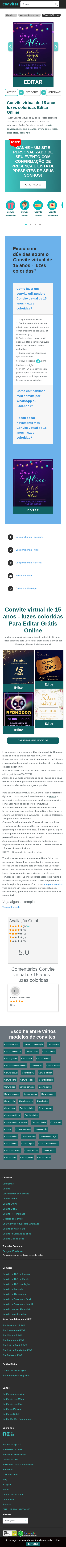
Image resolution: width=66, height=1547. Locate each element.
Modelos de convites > (29, 15)
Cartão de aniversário (14, 1394)
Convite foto (9, 1101)
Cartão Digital (10, 1364)
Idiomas (7, 1514)
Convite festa (53, 1044)
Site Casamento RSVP (14, 1330)
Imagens (7, 1484)
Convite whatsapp (12, 1151)
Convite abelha (31, 1115)
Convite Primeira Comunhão (17, 1309)
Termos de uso (10, 1459)
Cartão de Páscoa (12, 1409)
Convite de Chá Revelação (16, 1284)
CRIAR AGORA (33, 184)
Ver (28, 926)
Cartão (6, 1387)
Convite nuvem (53, 1066)
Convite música (45, 1073)
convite (48, 125)
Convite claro (10, 1080)
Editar (18, 687)
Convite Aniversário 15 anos (17, 1233)
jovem (41, 129)
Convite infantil (48, 1051)
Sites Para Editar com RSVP (17, 1319)
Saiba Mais (18, 667)
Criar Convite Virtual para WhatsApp (21, 1223)
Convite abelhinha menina (15, 1122)
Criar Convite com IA (13, 1494)
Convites (7, 1177)
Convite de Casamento (14, 1294)
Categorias (8, 1183)
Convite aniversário (12, 1051)
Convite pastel (26, 1158)
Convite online (10, 1143)
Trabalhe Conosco (13, 1246)
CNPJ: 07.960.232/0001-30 (16, 1509)
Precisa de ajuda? (12, 1444)
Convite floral (10, 1158)
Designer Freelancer (23, 1253)
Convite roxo (9, 1108)
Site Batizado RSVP (12, 1355)
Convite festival (11, 1073)
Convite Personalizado (14, 1213)
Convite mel (55, 1122)
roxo (28, 132)
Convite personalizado (48, 1143)
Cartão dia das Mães (13, 1399)
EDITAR (33, 82)
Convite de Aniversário (14, 1228)
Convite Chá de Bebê (13, 1238)
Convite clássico (46, 1080)
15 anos (32, 129)
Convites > (11, 15)
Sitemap (7, 1504)
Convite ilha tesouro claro (15, 1066)
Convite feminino (11, 1094)
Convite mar (26, 1059)
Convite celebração (48, 1136)
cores (48, 129)
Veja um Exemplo (11, 907)
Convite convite (26, 1101)
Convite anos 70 (48, 1094)
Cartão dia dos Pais (12, 1404)
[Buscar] (56, 4)
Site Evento (32, 92)
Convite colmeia (39, 1122)
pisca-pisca (12, 132)
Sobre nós (8, 1428)
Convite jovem (10, 1059)
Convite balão (41, 1129)
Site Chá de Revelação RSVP (17, 1350)
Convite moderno (23, 1129)
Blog (5, 1479)
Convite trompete (27, 1087)
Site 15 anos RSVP (12, 1335)
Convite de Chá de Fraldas (16, 1274)
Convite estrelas (27, 1108)
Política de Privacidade (14, 1454)
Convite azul (36, 1066)
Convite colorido (27, 1080)
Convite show (28, 1073)
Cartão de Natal (11, 1414)
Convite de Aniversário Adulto (17, 1299)
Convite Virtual (10, 1198)
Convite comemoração (33, 1044)
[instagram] (8, 1434)
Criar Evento (9, 1499)
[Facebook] (4, 1434)
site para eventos (53, 884)
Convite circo (43, 1101)
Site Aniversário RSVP (14, 1325)
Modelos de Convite (13, 1218)
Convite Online (10, 1203)
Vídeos (6, 1489)
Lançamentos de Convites (16, 1193)
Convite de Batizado (13, 1289)
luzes (54, 129)
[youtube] (12, 1434)
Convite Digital (10, 1208)
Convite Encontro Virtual (15, 1314)
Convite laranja (30, 1094)
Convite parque (45, 1108)
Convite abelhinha (12, 1115)
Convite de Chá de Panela (16, 1279)
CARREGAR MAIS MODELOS (33, 740)
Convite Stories (44, 1158)
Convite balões (10, 1136)
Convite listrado (29, 1136)
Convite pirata (32, 1051)
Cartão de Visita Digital (14, 1370)
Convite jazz (9, 1087)
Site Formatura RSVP (13, 1340)
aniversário (12, 129)
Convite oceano (43, 1059)
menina (23, 129)
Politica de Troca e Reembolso (18, 1464)
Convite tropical (31, 1151)
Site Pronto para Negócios (16, 1375)
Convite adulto (45, 1087)
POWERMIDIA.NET (12, 1449)
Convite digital (27, 1143)
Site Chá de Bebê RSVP (15, 1345)
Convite (11, 92)
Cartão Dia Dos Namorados (17, 1419)
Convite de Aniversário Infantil (18, 1304)
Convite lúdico (49, 1151)
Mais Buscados (10, 1474)
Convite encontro (11, 1044)
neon (22, 132)
